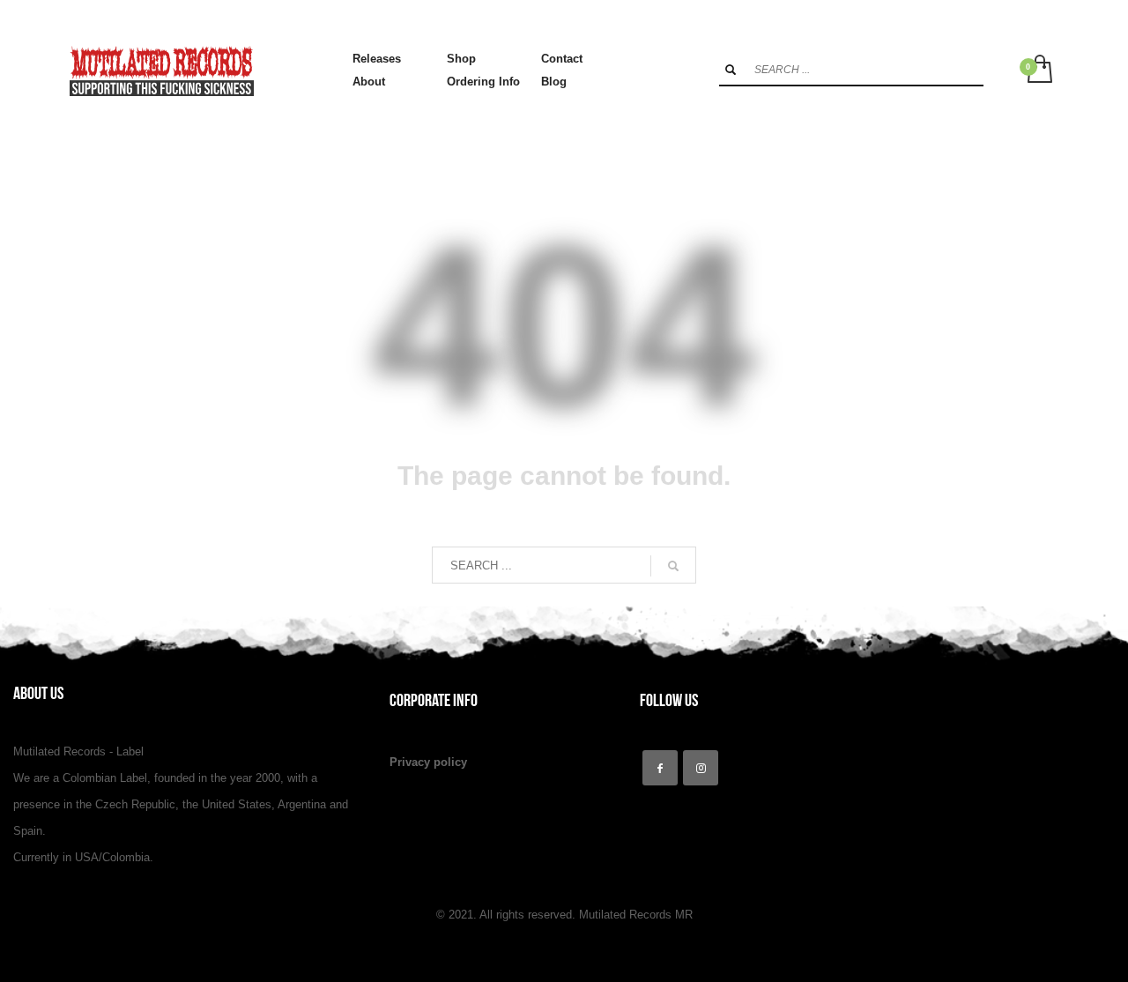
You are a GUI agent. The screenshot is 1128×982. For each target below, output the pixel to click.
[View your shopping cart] (1038, 70)
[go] (730, 69)
